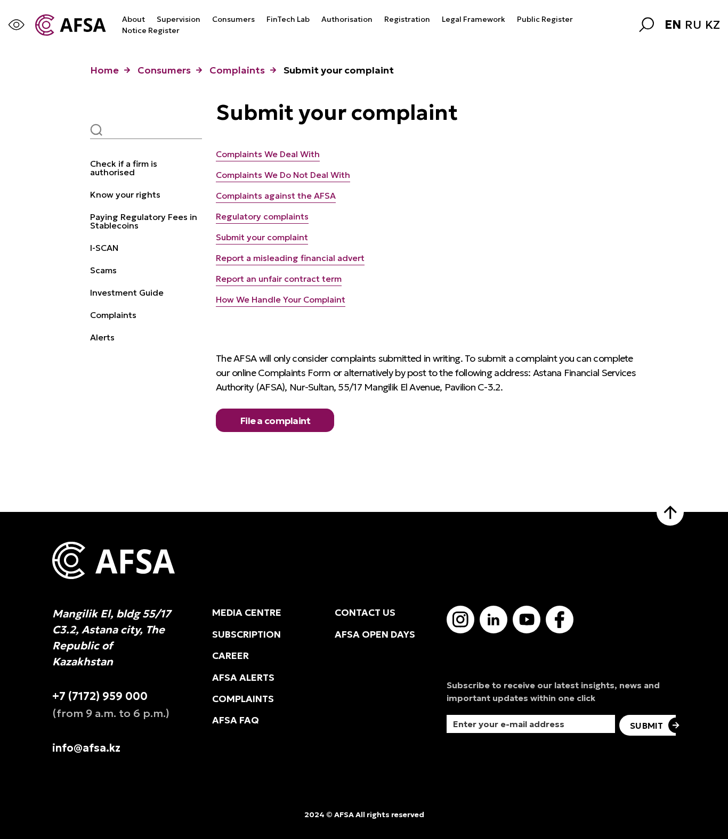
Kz (712, 25)
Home (104, 70)
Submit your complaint (262, 237)
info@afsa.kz (86, 748)
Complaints (237, 70)
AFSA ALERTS (243, 677)
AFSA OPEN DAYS (375, 634)
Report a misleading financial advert (290, 257)
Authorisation (347, 19)
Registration (407, 19)
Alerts (102, 337)
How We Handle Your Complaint (280, 299)
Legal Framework (473, 19)
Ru (693, 25)
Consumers (233, 19)
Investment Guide (127, 292)
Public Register (545, 19)
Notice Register (151, 30)
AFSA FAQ (235, 720)
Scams (103, 270)
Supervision (178, 19)
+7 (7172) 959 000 (100, 696)
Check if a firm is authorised (123, 167)
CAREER (230, 656)
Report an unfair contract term (279, 278)
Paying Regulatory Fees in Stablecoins (143, 221)
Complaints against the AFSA (276, 195)
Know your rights (125, 194)
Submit (646, 725)
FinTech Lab (288, 19)
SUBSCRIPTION (246, 634)
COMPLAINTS (243, 699)
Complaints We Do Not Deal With (283, 174)
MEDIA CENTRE (246, 612)
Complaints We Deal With (268, 154)
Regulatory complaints (262, 216)
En (673, 25)
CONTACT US (365, 612)
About (133, 19)
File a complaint (275, 420)
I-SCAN (104, 247)
